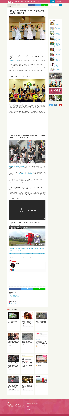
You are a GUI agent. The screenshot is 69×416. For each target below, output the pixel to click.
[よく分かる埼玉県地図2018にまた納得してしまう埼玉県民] (52, 28)
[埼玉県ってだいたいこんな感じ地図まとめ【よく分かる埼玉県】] (52, 69)
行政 (38, 1)
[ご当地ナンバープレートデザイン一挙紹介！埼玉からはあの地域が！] (52, 32)
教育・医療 (33, 1)
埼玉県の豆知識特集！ (14, 295)
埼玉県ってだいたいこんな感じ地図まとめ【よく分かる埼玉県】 (57, 70)
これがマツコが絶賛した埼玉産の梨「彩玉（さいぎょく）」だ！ (57, 55)
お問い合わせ (29, 406)
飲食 (22, 1)
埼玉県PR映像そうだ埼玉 (12, 4)
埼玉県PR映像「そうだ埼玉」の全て (15, 250)
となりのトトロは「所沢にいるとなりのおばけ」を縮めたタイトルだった (57, 60)
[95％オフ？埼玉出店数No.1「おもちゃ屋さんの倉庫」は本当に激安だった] (52, 49)
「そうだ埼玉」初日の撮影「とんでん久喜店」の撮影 (24, 173)
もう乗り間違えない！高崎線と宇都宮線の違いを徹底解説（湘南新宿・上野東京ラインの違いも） (57, 45)
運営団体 (28, 409)
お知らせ (28, 407)
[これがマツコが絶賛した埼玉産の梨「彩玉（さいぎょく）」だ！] (52, 54)
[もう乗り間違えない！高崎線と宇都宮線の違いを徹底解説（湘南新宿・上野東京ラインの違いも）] (52, 43)
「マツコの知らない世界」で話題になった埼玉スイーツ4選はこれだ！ (57, 24)
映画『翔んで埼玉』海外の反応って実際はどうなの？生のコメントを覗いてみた (57, 65)
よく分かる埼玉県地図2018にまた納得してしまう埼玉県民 (57, 29)
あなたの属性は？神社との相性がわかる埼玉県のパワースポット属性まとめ (57, 39)
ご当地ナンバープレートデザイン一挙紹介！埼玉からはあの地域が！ (57, 33)
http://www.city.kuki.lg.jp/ (13, 303)
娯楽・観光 (17, 1)
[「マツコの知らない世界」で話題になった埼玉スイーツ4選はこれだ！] (52, 23)
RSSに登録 (28, 410)
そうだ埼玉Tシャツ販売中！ (15, 297)
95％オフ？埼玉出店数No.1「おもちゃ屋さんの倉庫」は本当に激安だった (57, 50)
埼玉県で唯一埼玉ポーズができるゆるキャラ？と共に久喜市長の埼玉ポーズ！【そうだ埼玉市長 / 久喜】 (27, 253)
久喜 (18, 4)
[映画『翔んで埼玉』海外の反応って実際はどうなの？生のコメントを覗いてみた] (52, 64)
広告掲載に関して (29, 404)
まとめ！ (52, 1)
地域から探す (58, 1)
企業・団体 (27, 1)
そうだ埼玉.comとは (30, 401)
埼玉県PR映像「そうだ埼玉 (14, 60)
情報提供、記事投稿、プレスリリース (32, 403)
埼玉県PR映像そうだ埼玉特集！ (15, 296)
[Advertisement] (27, 47)
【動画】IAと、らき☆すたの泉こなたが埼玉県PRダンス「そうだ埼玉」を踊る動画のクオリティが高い (26, 248)
